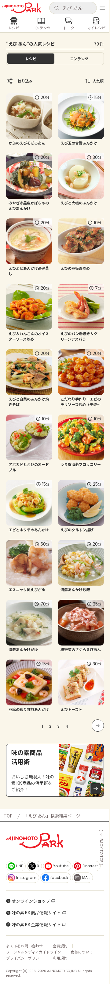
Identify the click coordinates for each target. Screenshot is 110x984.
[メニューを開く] (102, 7)
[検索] (56, 8)
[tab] (79, 58)
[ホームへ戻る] (21, 7)
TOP (8, 816)
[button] (73, 8)
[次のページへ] (98, 725)
